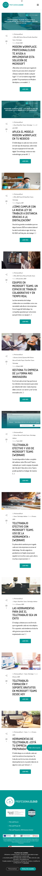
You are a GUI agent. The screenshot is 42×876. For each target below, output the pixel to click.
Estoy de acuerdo (28, 869)
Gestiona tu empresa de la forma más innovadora (25, 373)
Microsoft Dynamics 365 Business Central (21, 830)
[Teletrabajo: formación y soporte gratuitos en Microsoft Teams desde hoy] (21, 661)
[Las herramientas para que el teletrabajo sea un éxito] (21, 585)
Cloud (15, 125)
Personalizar (12, 869)
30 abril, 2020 (19, 366)
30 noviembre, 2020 (21, 278)
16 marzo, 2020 (16, 677)
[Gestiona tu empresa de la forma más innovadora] (21, 341)
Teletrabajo (19, 40)
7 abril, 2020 (19, 441)
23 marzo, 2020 (20, 604)
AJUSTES (26, 863)
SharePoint (34, 37)
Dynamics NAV (26, 357)
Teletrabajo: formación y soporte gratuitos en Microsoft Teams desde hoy (24, 687)
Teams (14, 40)
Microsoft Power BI (14, 826)
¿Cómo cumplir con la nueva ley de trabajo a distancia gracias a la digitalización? (24, 213)
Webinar (14, 438)
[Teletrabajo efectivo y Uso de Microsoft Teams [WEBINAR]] (21, 419)
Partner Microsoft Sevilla (25, 37)
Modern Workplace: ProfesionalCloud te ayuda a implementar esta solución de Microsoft (24, 55)
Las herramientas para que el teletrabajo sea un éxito (24, 613)
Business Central (18, 357)
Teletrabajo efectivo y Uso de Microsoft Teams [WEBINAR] (23, 450)
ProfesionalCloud (18, 34)
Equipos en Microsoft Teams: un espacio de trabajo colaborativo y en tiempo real (25, 289)
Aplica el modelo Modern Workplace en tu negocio (24, 135)
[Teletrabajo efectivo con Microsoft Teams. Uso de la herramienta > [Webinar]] (21, 500)
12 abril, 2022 (19, 43)
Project (23, 360)
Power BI (21, 197)
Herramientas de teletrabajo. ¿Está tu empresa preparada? (24, 744)
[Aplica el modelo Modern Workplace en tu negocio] (21, 109)
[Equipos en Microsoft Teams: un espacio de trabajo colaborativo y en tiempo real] (21, 260)
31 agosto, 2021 (19, 203)
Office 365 (16, 37)
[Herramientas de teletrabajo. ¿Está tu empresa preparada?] (21, 719)
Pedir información (34, 748)
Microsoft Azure (14, 822)
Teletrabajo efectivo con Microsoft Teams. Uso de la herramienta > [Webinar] (23, 531)
